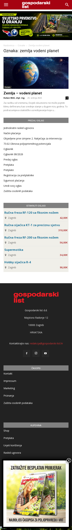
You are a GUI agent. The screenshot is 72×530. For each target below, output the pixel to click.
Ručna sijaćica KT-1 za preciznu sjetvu (32, 225)
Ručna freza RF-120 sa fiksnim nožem (31, 213)
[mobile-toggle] (6, 4)
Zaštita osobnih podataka (18, 191)
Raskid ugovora (12, 452)
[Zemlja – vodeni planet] (36, 73)
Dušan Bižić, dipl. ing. (14, 98)
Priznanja (8, 395)
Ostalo (7, 87)
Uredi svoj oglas (12, 185)
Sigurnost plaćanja (13, 180)
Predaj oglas (10, 159)
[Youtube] (45, 353)
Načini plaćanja (12, 133)
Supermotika (13, 250)
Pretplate (8, 170)
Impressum (9, 381)
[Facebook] (26, 353)
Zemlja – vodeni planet (22, 93)
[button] (67, 4)
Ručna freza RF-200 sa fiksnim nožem (31, 237)
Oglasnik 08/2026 (13, 154)
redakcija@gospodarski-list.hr (46, 343)
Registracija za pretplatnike (18, 175)
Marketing (9, 388)
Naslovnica (8, 45)
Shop (6, 430)
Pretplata (8, 164)
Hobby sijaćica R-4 (17, 262)
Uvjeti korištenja (12, 445)
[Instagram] (36, 353)
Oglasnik (8, 149)
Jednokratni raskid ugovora (18, 128)
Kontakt (7, 373)
